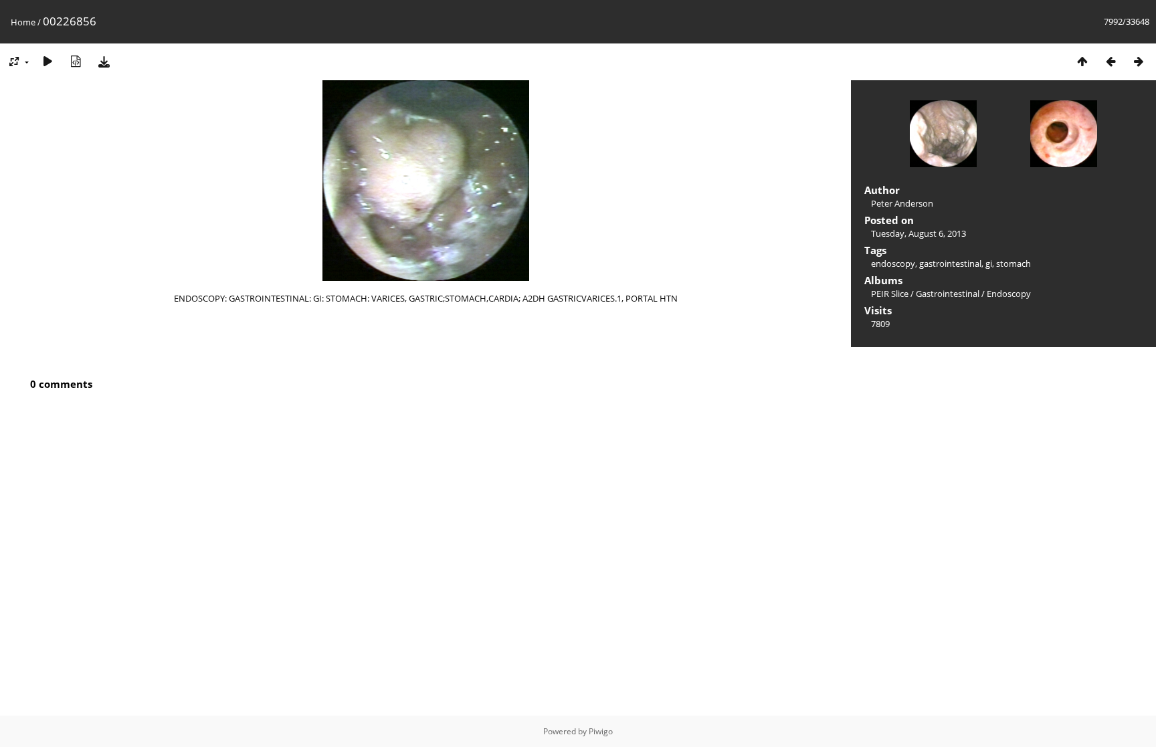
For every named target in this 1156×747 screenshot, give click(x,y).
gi (988, 263)
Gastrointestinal (947, 294)
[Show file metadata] (76, 61)
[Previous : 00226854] (1110, 61)
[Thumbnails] (1082, 61)
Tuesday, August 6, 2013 (918, 233)
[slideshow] (47, 61)
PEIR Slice (889, 294)
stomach (1013, 263)
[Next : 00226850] (1139, 61)
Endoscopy (1009, 294)
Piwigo (601, 731)
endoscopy (893, 263)
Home (23, 22)
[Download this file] (104, 61)
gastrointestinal (950, 263)
